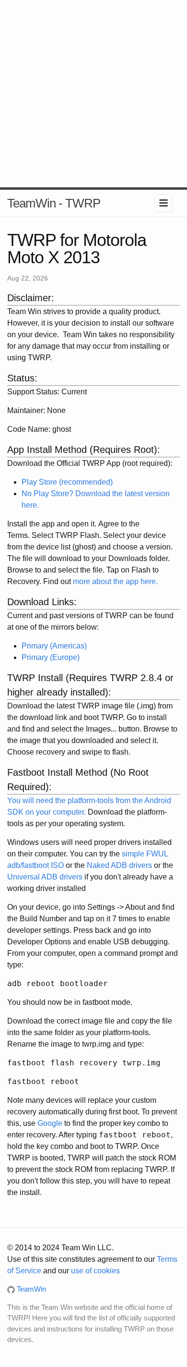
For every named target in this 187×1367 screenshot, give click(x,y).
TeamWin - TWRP (53, 203)
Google (49, 1123)
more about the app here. (115, 581)
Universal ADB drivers (44, 877)
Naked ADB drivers (119, 865)
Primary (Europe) (51, 657)
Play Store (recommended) (67, 482)
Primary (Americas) (54, 646)
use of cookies (95, 1271)
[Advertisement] (93, 93)
